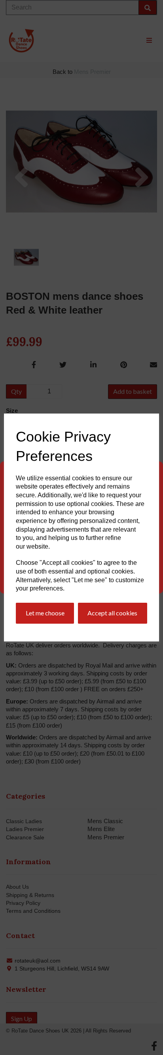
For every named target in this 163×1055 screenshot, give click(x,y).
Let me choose (45, 613)
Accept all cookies (112, 613)
